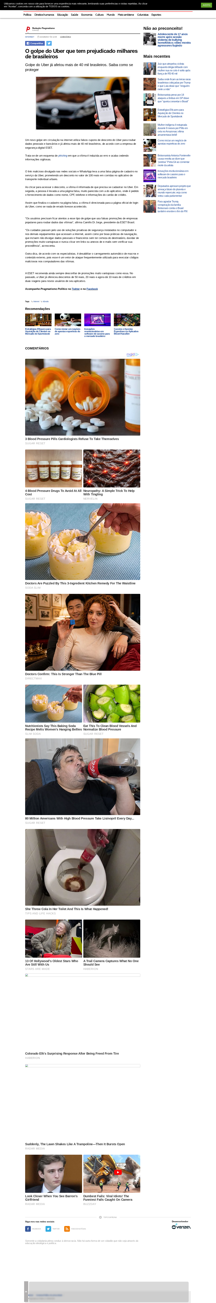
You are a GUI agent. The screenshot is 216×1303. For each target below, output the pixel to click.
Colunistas (142, 15)
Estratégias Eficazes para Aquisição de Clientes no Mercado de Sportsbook (38, 331)
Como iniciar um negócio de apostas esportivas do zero (67, 331)
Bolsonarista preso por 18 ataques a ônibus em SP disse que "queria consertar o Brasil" (173, 98)
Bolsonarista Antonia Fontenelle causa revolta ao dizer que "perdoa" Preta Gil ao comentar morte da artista (174, 160)
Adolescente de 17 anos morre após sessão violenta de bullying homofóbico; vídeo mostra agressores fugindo (174, 40)
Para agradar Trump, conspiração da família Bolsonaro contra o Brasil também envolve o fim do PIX (173, 206)
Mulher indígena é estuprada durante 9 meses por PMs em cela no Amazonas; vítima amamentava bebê (173, 129)
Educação (62, 15)
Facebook (92, 288)
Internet (29, 37)
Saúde (74, 15)
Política (27, 15)
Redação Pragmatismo (43, 28)
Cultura (99, 15)
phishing (62, 155)
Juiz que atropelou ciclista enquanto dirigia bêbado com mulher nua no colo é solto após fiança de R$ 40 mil (174, 68)
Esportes (156, 15)
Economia (86, 15)
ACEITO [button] (206, 5)
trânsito (46, 301)
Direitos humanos (44, 15)
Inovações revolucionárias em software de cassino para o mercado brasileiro (97, 332)
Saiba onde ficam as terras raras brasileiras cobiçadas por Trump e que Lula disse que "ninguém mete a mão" (174, 84)
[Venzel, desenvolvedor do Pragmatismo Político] (181, 1226)
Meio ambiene (126, 15)
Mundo (111, 15)
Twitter (76, 288)
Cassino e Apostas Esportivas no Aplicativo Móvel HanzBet (126, 331)
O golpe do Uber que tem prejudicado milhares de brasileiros (81, 53)
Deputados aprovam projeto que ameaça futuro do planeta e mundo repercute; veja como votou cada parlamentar (174, 191)
